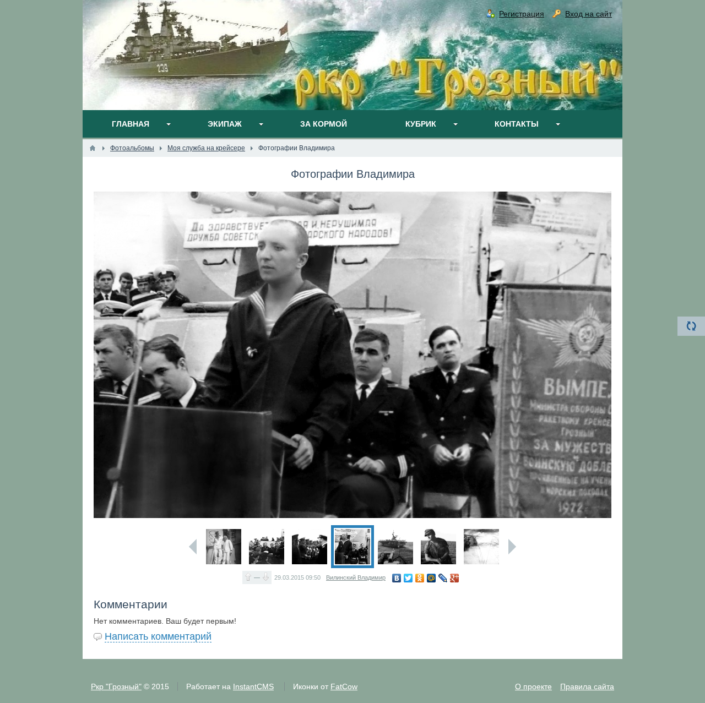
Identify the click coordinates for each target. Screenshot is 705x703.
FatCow (343, 686)
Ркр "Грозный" (116, 686)
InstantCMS (253, 686)
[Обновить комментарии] (691, 326)
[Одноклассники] (420, 578)
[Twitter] (408, 578)
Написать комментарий (158, 636)
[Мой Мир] (431, 578)
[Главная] (92, 148)
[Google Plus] (454, 578)
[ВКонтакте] (397, 578)
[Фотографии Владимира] (352, 546)
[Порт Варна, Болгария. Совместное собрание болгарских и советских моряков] (266, 546)
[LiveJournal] (443, 578)
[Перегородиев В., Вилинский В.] (223, 546)
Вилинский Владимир (356, 577)
